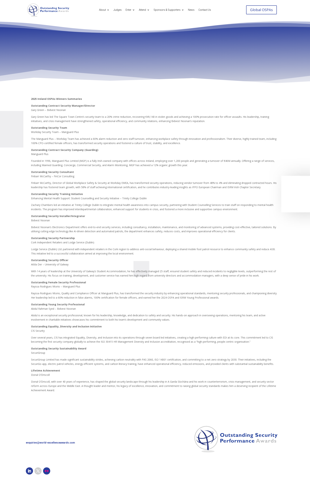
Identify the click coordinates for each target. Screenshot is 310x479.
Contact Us (204, 10)
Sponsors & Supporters (167, 10)
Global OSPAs (261, 9)
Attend (142, 10)
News (191, 10)
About (102, 10)
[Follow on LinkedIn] (29, 471)
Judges (117, 10)
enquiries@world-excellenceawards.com (50, 442)
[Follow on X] (38, 471)
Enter (128, 10)
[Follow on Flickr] (46, 471)
